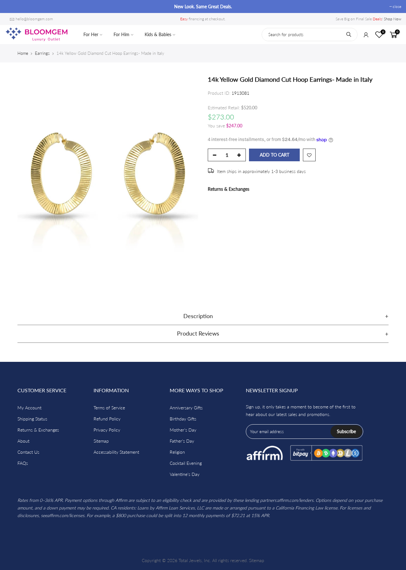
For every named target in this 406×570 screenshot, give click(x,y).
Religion (177, 452)
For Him (121, 34)
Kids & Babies (158, 34)
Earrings (42, 53)
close (12, 6)
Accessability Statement (116, 452)
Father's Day (182, 441)
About (23, 441)
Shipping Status (32, 418)
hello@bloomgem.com (34, 18)
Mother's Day (183, 429)
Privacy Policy (107, 429)
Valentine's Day (185, 474)
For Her (90, 34)
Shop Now (392, 18)
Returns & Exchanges (228, 189)
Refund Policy (107, 418)
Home (22, 53)
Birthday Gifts (183, 418)
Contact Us (28, 452)
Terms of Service (109, 407)
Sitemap (101, 441)
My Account (29, 407)
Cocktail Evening (186, 463)
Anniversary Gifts (186, 407)
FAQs (22, 463)
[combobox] (309, 34)
